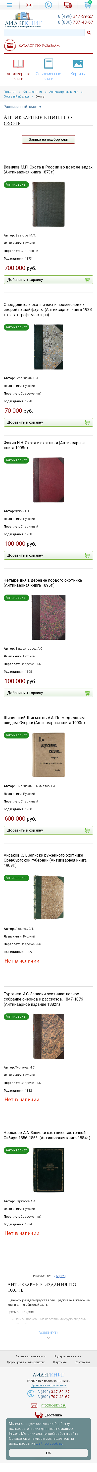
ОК (48, 1453)
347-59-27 (75, 16)
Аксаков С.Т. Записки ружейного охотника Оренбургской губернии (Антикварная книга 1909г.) (45, 860)
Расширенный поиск (21, 107)
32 (53, 1276)
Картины (78, 74)
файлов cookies (49, 1443)
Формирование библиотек (26, 1362)
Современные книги (48, 76)
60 (57, 1276)
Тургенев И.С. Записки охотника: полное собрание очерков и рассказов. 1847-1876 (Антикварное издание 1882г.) (43, 999)
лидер (23, 23)
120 (62, 1276)
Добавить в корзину (25, 279)
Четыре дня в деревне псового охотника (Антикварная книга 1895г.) (43, 583)
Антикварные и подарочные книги (23, 26)
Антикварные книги (18, 76)
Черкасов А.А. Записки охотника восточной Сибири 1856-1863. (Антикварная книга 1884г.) (47, 1135)
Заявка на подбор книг (48, 139)
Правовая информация (48, 1385)
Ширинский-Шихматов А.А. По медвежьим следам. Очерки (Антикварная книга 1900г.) (44, 720)
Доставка (53, 1415)
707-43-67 (75, 22)
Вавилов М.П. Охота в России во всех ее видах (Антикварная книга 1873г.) (48, 170)
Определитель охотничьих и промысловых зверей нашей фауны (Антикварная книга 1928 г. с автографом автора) (48, 309)
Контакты (82, 1362)
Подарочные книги (67, 1356)
